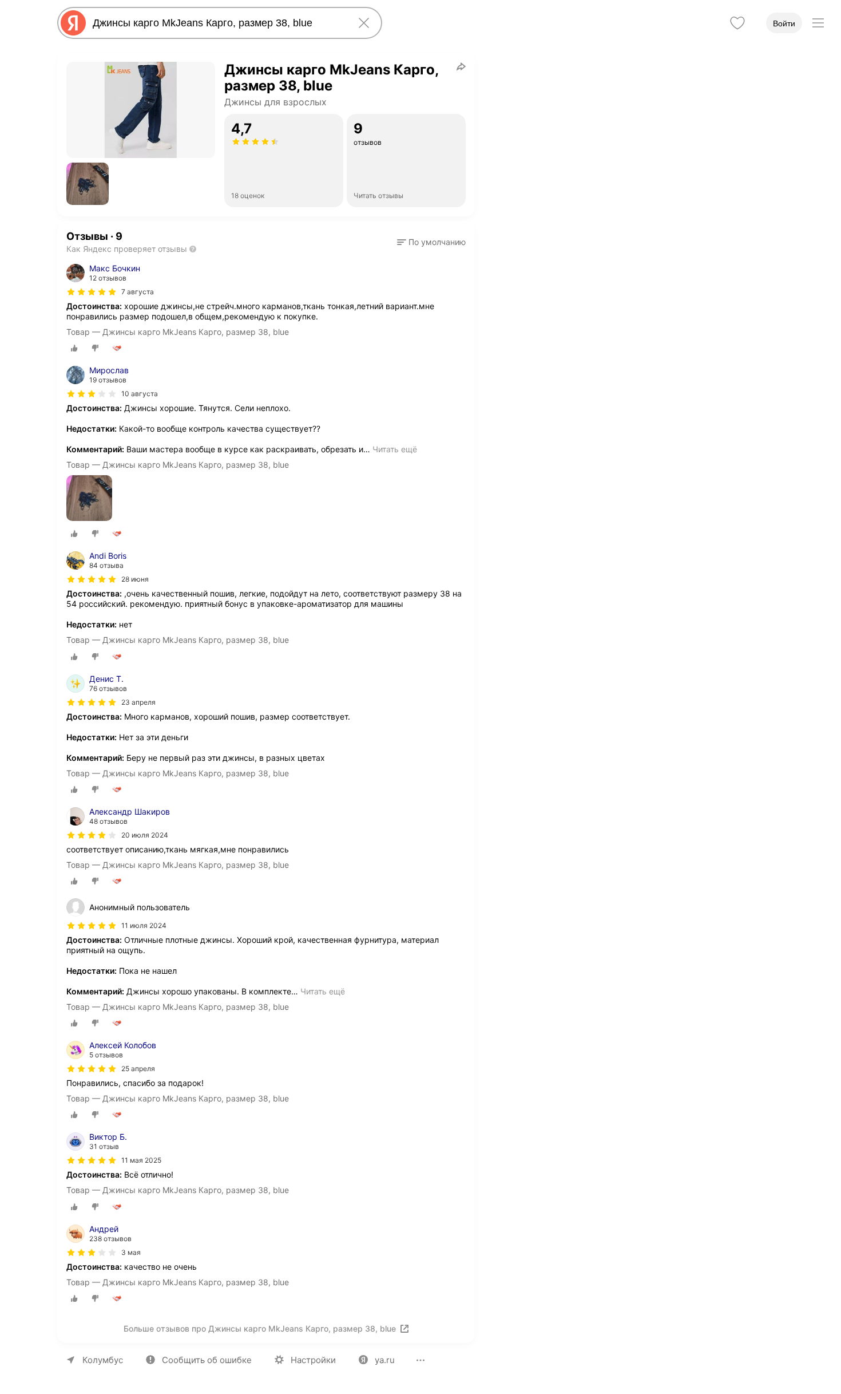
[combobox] (217, 23)
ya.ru (385, 1359)
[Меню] (818, 22)
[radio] (74, 348)
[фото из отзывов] (89, 499)
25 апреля (138, 1068)
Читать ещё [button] (394, 449)
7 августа (137, 291)
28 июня (135, 579)
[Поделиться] (461, 66)
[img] (91, 292)
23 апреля (138, 702)
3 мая (131, 1252)
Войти (784, 23)
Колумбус (102, 1359)
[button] (87, 184)
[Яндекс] (73, 22)
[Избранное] (737, 22)
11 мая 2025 (141, 1160)
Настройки (313, 1359)
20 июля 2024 (144, 835)
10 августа (139, 393)
